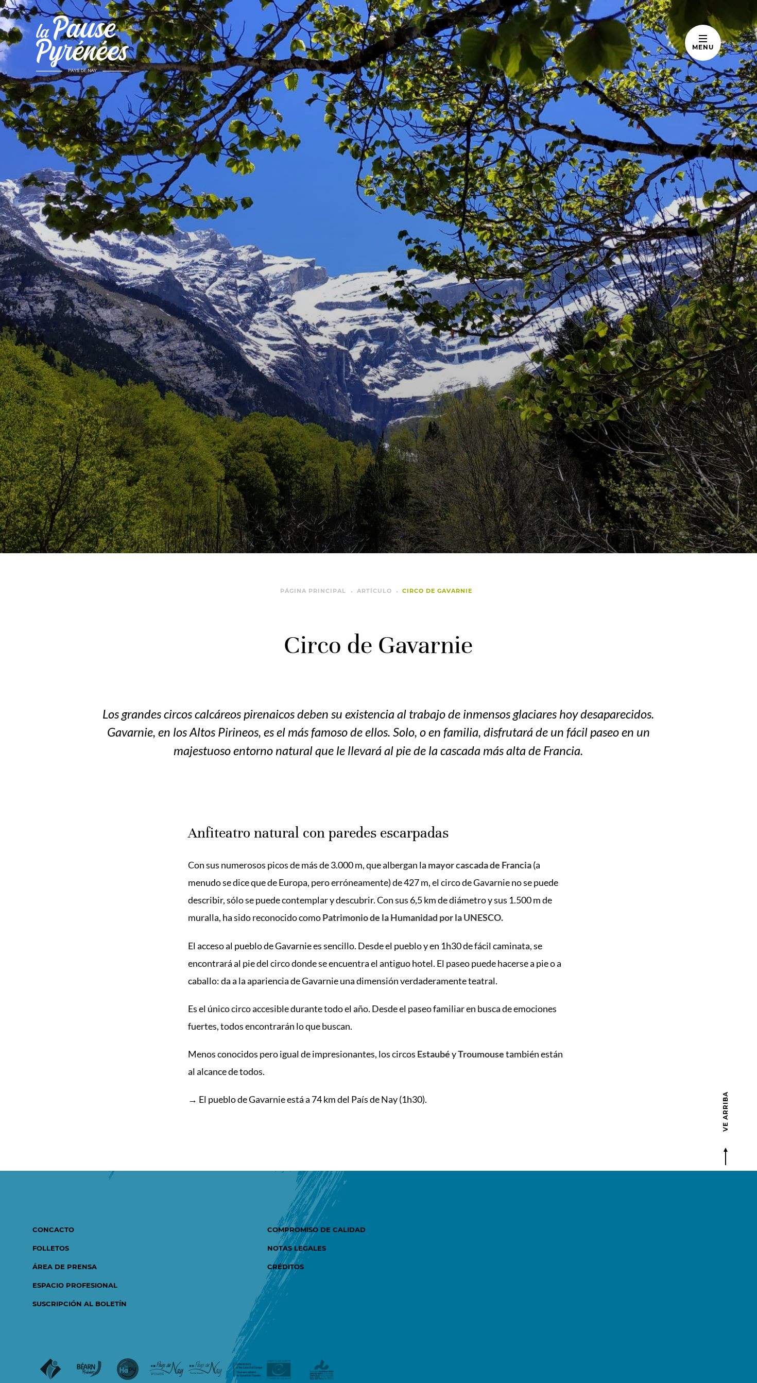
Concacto (53, 1229)
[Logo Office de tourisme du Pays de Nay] (114, 43)
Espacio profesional (74, 1285)
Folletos (50, 1248)
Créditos (285, 1266)
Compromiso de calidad (316, 1229)
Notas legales (296, 1248)
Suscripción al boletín (79, 1304)
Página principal (313, 590)
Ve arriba (725, 1111)
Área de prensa (64, 1266)
